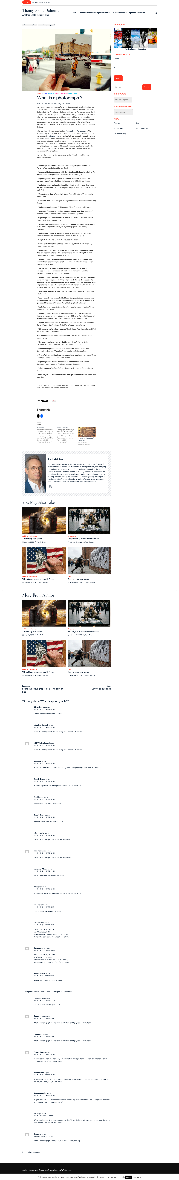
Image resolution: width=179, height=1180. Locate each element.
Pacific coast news (61, 93)
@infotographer (40, 851)
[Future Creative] (67, 435)
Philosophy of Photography (76, 131)
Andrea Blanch (39, 974)
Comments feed (142, 128)
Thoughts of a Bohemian (41, 10)
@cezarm (37, 1134)
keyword (51, 93)
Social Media (72, 93)
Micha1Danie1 (39, 923)
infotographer (39, 833)
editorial (44, 93)
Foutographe (39, 1034)
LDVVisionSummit (41, 725)
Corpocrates (72, 536)
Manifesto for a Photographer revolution (129, 13)
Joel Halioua (38, 797)
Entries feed (118, 128)
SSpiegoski (38, 887)
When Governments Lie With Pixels (38, 579)
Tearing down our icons (78, 579)
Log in (138, 123)
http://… (61, 1102)
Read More (136, 1177)
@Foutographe (40, 1016)
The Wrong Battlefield (32, 538)
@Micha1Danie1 (40, 948)
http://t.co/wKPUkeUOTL (72, 786)
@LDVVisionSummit (42, 743)
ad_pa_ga (37, 1114)
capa (69, 576)
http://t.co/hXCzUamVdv (72, 732)
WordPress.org (120, 134)
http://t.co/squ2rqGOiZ (60, 937)
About (73, 13)
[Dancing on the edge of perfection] (87, 432)
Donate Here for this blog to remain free (94, 13)
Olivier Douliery (40, 707)
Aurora (39, 93)
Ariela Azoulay (54, 136)
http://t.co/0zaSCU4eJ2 (81, 1023)
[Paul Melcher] (35, 473)
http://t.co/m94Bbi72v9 (61, 1141)
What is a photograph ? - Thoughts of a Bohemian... (53, 992)
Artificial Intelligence (29, 536)
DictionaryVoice (40, 1093)
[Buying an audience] (176, 590)
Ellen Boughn (39, 905)
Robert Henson (40, 815)
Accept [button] (128, 1177)
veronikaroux (39, 1073)
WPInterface (66, 1170)
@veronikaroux (40, 1052)
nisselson (37, 761)
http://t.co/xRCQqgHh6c (61, 839)
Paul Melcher (66, 104)
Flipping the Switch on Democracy (83, 538)
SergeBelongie (39, 779)
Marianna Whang (40, 869)
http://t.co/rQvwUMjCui (53, 1061)
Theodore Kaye (40, 998)
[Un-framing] (47, 435)
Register (117, 123)
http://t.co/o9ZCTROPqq (43, 932)
